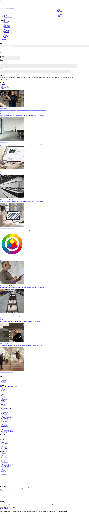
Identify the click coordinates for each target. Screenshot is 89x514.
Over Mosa (5, 28)
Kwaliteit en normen (7, 30)
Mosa (3, 88)
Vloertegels (60, 11)
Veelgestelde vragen (7, 36)
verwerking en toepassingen (6, 87)
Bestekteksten (6, 24)
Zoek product (60, 10)
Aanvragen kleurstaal (3, 8)
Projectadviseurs (6, 35)
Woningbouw (6, 15)
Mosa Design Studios (7, 33)
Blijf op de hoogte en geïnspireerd (5, 79)
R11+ (3, 56)
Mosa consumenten (3, 38)
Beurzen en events (6, 18)
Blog (5, 19)
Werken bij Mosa (6, 32)
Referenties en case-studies (8, 17)
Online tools (6, 22)
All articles (3, 84)
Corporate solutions (7, 31)
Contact (5, 37)
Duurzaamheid (6, 29)
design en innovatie (5, 86)
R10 (0, 56)
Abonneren (20, 488)
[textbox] (4, 41)
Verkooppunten (6, 34)
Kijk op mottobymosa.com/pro (4, 508)
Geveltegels (6, 13)
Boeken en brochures (7, 25)
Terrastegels (6, 14)
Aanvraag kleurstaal (7, 27)
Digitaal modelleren (7, 26)
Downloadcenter (6, 21)
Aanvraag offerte (6, 23)
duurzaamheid (4, 85)
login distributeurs (3, 39)
